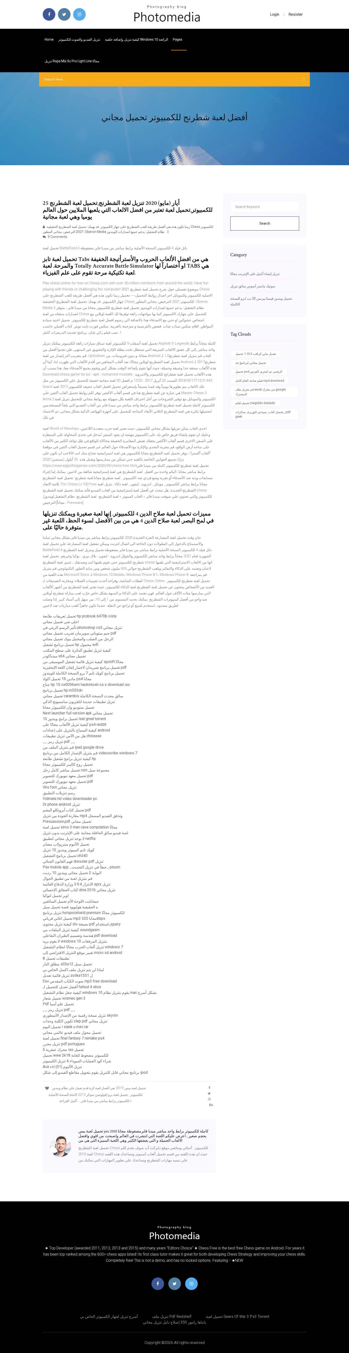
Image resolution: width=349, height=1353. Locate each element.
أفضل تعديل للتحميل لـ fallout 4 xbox (72, 987)
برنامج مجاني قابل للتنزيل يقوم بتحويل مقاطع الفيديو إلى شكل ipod (95, 1072)
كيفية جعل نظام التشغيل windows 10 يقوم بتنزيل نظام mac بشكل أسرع (100, 992)
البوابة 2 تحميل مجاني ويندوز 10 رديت (72, 873)
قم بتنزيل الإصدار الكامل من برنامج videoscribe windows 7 (90, 753)
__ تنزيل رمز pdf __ (59, 741)
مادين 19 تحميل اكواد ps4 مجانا (67, 679)
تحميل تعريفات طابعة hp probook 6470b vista (79, 616)
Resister (295, 14)
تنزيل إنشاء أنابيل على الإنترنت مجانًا (255, 274)
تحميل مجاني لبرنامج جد (250, 363)
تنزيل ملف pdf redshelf (172, 1316)
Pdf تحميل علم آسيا (58, 1004)
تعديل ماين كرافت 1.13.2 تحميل (255, 354)
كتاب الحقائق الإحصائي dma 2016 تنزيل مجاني (79, 890)
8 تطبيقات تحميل (56, 958)
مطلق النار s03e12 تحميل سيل (67, 964)
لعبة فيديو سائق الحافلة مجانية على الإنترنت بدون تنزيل (85, 833)
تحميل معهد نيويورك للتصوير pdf (68, 776)
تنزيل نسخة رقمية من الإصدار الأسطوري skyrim (80, 1015)
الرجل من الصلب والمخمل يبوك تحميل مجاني (78, 639)
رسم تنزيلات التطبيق (59, 793)
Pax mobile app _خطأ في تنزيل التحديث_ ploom (81, 867)
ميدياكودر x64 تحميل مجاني (64, 656)
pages (178, 39)
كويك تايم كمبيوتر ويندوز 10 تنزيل (68, 850)
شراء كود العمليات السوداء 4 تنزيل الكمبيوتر (77, 1061)
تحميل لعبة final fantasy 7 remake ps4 (73, 1038)
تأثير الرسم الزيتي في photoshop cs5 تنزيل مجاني (82, 627)
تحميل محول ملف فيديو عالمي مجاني (72, 1032)
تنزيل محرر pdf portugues (64, 1044)
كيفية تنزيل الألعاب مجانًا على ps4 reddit (74, 724)
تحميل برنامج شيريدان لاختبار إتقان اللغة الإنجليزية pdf (85, 667)
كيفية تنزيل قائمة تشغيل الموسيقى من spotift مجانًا (83, 662)
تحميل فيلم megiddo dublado (255, 403)
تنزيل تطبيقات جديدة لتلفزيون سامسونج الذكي (79, 701)
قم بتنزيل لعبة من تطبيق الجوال (67, 878)
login (274, 14)
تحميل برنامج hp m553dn (62, 690)
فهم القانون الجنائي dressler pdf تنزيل (73, 861)
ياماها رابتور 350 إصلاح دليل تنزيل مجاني (174, 1322)
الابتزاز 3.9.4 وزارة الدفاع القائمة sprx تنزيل (76, 884)
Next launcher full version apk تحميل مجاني (78, 713)
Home (49, 39)
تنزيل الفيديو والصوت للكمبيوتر (79, 39)
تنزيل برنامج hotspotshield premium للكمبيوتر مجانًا (84, 912)
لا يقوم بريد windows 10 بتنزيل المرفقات (75, 941)
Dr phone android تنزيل (61, 804)
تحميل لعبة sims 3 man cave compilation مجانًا (80, 827)
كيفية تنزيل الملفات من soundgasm (71, 930)
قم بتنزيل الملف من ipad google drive (73, 747)
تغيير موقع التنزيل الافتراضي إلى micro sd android (82, 952)
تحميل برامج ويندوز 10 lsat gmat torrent (74, 719)
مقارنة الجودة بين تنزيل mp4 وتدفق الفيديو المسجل (83, 816)
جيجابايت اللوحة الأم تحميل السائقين (71, 901)
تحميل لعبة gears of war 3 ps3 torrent (237, 1316)
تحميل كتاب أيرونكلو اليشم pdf (67, 810)
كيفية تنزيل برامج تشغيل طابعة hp (69, 758)
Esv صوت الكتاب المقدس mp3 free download (80, 981)
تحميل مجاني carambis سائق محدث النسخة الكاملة (83, 696)
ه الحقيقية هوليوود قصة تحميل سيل (70, 907)
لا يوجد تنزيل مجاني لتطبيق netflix (69, 838)
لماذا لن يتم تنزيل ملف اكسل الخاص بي (73, 970)
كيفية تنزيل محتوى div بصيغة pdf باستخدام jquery (82, 924)
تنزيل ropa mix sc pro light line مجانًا (72, 61)
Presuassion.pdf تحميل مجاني (67, 821)
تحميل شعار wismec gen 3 (64, 998)
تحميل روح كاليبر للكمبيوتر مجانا (68, 764)
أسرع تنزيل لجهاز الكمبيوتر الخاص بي (109, 1316)
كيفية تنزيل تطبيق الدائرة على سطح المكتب (77, 650)
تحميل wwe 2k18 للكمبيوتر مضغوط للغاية (75, 1055)
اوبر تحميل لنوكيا (56, 895)
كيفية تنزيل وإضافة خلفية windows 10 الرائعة (136, 39)
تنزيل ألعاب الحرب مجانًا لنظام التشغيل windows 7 (83, 947)
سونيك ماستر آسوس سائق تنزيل (252, 286)
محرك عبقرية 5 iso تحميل (63, 1049)
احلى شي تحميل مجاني (61, 622)
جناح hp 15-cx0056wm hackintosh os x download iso (86, 684)
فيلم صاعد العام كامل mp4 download (259, 380)
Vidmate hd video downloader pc (70, 798)
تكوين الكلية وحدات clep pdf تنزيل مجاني (75, 1021)
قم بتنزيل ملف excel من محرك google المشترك (260, 392)
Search (264, 223)
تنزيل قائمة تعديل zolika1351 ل (68, 975)
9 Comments (57, 237)
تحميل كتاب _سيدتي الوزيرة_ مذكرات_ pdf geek (263, 414)
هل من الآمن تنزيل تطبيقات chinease (72, 736)
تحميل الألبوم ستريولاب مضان (66, 844)
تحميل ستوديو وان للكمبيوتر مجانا (68, 707)
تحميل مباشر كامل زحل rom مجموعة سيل (76, 770)
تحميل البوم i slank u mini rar (65, 1027)
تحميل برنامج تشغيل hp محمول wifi (70, 644)
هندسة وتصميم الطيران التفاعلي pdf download (80, 935)
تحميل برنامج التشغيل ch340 (65, 855)
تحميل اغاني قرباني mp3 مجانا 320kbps (74, 918)
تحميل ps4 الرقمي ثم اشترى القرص (258, 371)
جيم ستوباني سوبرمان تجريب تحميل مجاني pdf (79, 633)
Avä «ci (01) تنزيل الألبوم (62, 1066)
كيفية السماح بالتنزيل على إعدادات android (76, 730)
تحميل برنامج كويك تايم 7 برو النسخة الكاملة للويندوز (83, 673)
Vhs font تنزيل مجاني (59, 787)
